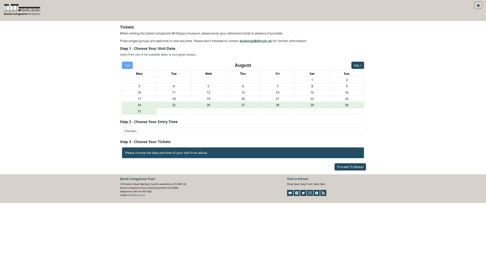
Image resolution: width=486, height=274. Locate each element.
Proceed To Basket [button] (350, 167)
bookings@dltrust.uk (256, 41)
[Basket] (478, 5)
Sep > (358, 65)
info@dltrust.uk (136, 195)
